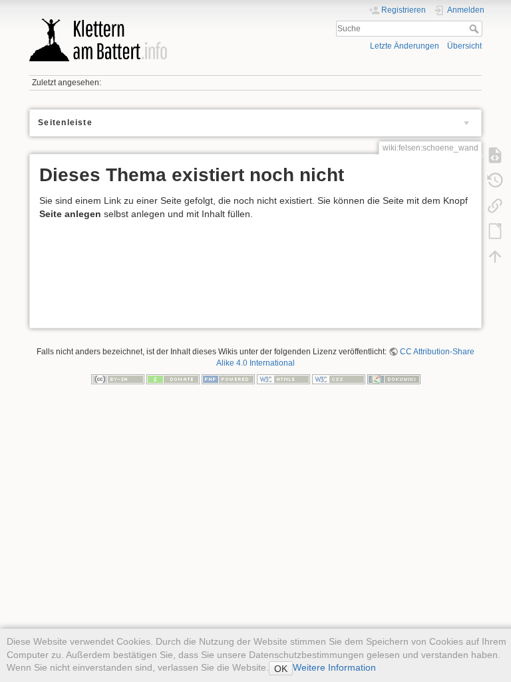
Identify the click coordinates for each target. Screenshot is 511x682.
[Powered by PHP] (228, 378)
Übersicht (464, 46)
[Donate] (173, 378)
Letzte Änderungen (404, 46)
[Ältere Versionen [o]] (495, 180)
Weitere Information (334, 667)
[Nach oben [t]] (495, 256)
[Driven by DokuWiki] (394, 378)
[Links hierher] (495, 205)
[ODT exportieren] (495, 231)
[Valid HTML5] (283, 378)
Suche (475, 28)
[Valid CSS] (338, 378)
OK (280, 668)
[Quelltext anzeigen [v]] (495, 155)
